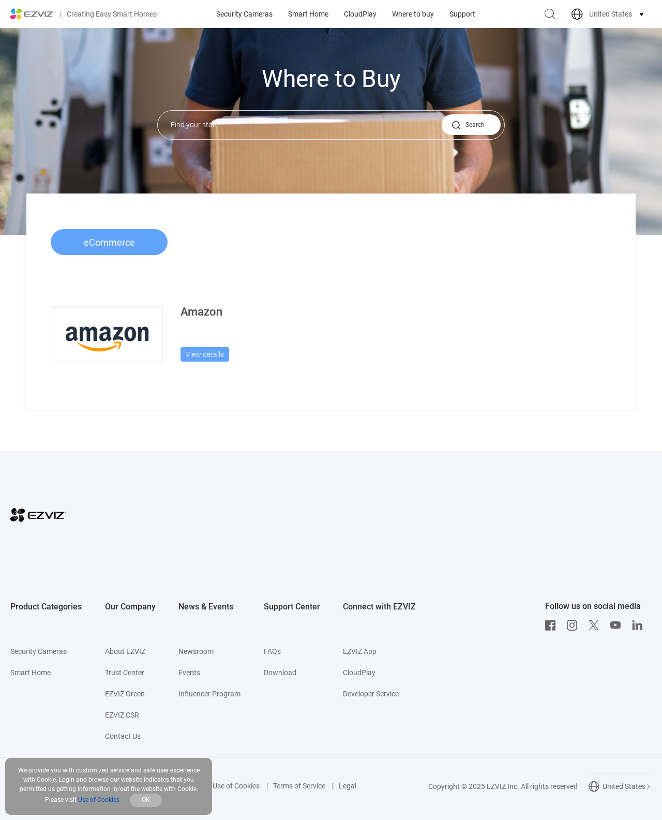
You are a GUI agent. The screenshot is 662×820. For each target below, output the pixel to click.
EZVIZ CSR (122, 715)
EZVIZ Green (125, 694)
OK (146, 799)
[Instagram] (574, 625)
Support (462, 14)
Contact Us (123, 736)
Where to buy (413, 14)
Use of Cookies (236, 786)
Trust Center (124, 672)
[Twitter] (596, 625)
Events (189, 672)
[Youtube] (618, 625)
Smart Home (308, 14)
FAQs (272, 651)
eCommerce (109, 242)
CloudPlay (360, 14)
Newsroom (196, 651)
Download (280, 672)
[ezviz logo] (32, 14)
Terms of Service (299, 786)
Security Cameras (244, 14)
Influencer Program (209, 694)
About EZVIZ (125, 651)
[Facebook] (553, 625)
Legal (347, 786)
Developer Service (371, 694)
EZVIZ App (360, 651)
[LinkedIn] (640, 625)
